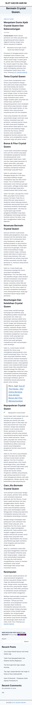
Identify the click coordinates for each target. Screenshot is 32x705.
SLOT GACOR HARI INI (19, 702)
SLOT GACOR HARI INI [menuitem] (20, 72)
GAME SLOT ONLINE (9, 19)
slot (3, 692)
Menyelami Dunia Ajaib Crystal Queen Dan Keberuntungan (16, 25)
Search (4, 639)
